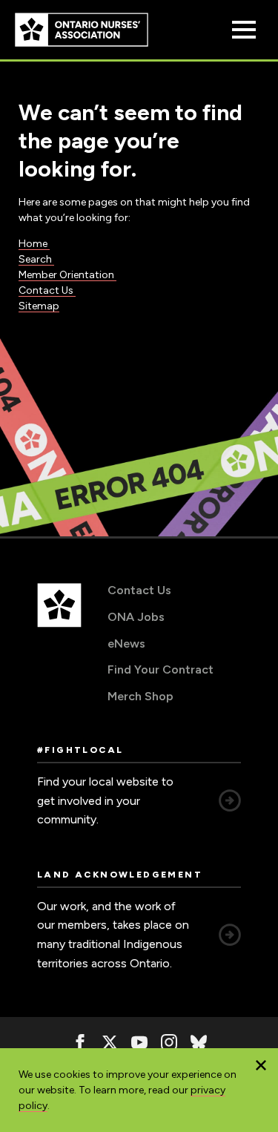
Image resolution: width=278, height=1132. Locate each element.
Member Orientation (67, 275)
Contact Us (47, 290)
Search (36, 259)
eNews (126, 643)
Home (34, 243)
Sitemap (39, 306)
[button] (261, 1065)
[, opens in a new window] (80, 1042)
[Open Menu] (244, 30)
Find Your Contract (160, 669)
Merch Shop (140, 696)
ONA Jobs (136, 617)
